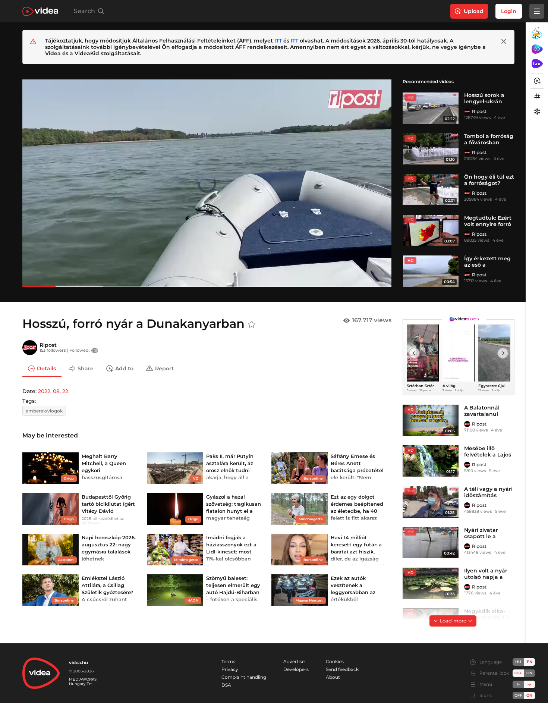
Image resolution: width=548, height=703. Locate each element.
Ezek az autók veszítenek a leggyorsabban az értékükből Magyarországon (353, 592)
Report (164, 368)
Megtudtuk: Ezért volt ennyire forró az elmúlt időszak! (488, 224)
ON (529, 673)
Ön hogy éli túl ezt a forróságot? (489, 179)
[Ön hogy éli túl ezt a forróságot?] (431, 189)
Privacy (229, 669)
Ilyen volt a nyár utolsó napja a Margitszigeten (485, 577)
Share (86, 368)
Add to (124, 368)
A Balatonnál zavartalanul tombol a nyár (483, 414)
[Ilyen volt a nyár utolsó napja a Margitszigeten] (431, 583)
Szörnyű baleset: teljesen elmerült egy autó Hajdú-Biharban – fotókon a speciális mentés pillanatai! (233, 592)
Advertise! (294, 661)
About (333, 677)
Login (508, 11)
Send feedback (342, 669)
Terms (228, 661)
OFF (518, 695)
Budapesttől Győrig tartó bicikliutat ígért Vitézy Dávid (108, 504)
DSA (226, 685)
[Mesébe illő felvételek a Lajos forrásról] (431, 461)
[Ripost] (467, 111)
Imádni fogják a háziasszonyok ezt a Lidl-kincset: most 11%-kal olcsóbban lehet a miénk (231, 551)
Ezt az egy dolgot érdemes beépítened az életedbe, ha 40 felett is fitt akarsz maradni (357, 511)
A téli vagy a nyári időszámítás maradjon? (488, 495)
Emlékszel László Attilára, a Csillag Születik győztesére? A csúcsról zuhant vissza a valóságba (107, 592)
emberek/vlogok (44, 411)
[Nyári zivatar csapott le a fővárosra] (431, 542)
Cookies (335, 661)
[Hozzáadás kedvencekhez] (251, 324)
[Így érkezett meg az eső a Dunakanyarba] (431, 271)
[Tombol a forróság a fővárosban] (431, 148)
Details (46, 368)
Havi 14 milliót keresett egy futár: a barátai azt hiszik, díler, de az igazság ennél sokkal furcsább (358, 551)
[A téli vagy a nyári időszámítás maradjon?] (431, 501)
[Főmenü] (536, 11)
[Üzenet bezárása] (504, 41)
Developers (296, 669)
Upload (474, 11)
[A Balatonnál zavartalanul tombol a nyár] (431, 420)
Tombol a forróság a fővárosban (488, 139)
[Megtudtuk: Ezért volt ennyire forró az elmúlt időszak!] (431, 230)
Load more (453, 621)
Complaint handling (243, 677)
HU (518, 661)
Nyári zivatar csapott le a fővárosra (481, 536)
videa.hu (78, 662)
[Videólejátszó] (206, 183)
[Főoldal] (40, 11)
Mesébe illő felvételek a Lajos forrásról (487, 454)
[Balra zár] (518, 684)
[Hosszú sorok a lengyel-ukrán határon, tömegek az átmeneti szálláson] (431, 107)
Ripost (479, 111)
